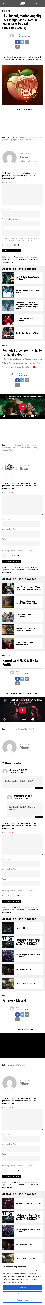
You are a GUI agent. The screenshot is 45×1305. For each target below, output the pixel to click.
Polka (19, 35)
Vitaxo (20, 671)
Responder (39, 788)
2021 (17, 137)
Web (4, 229)
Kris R (31, 729)
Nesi (17, 140)
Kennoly (18, 445)
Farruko (22, 1065)
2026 (17, 729)
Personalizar (22, 1294)
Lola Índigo (37, 137)
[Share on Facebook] (17, 42)
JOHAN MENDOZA (18, 770)
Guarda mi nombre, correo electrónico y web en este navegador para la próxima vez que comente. (21, 239)
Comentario (7, 182)
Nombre (6, 209)
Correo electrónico (10, 219)
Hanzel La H (24, 729)
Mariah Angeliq (9, 140)
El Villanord (23, 137)
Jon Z (30, 137)
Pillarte (11, 450)
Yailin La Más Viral (26, 140)
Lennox (5, 450)
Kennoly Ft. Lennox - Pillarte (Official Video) (19, 448)
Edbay (20, 373)
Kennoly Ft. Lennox (29, 445)
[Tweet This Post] (22, 42)
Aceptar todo (22, 1288)
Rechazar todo (22, 1300)
